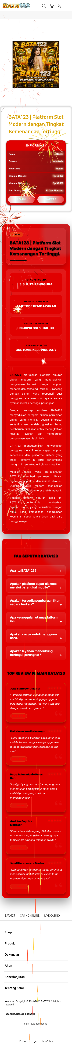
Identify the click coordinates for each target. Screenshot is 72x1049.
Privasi (23, 1041)
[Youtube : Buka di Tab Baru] (48, 1032)
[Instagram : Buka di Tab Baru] (40, 1032)
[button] (51, 5)
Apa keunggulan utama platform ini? (34, 619)
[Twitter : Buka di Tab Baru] (32, 1032)
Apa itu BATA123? (23, 570)
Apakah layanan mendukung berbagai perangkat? (31, 653)
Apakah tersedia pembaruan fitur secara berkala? (35, 602)
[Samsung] (10, 6)
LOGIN (21, 199)
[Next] (68, 524)
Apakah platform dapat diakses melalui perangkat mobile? (33, 585)
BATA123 (15, 375)
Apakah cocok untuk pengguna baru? (33, 636)
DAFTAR (51, 199)
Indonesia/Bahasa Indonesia (20, 1014)
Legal (34, 1041)
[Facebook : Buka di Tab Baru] (24, 1032)
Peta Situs (47, 1041)
